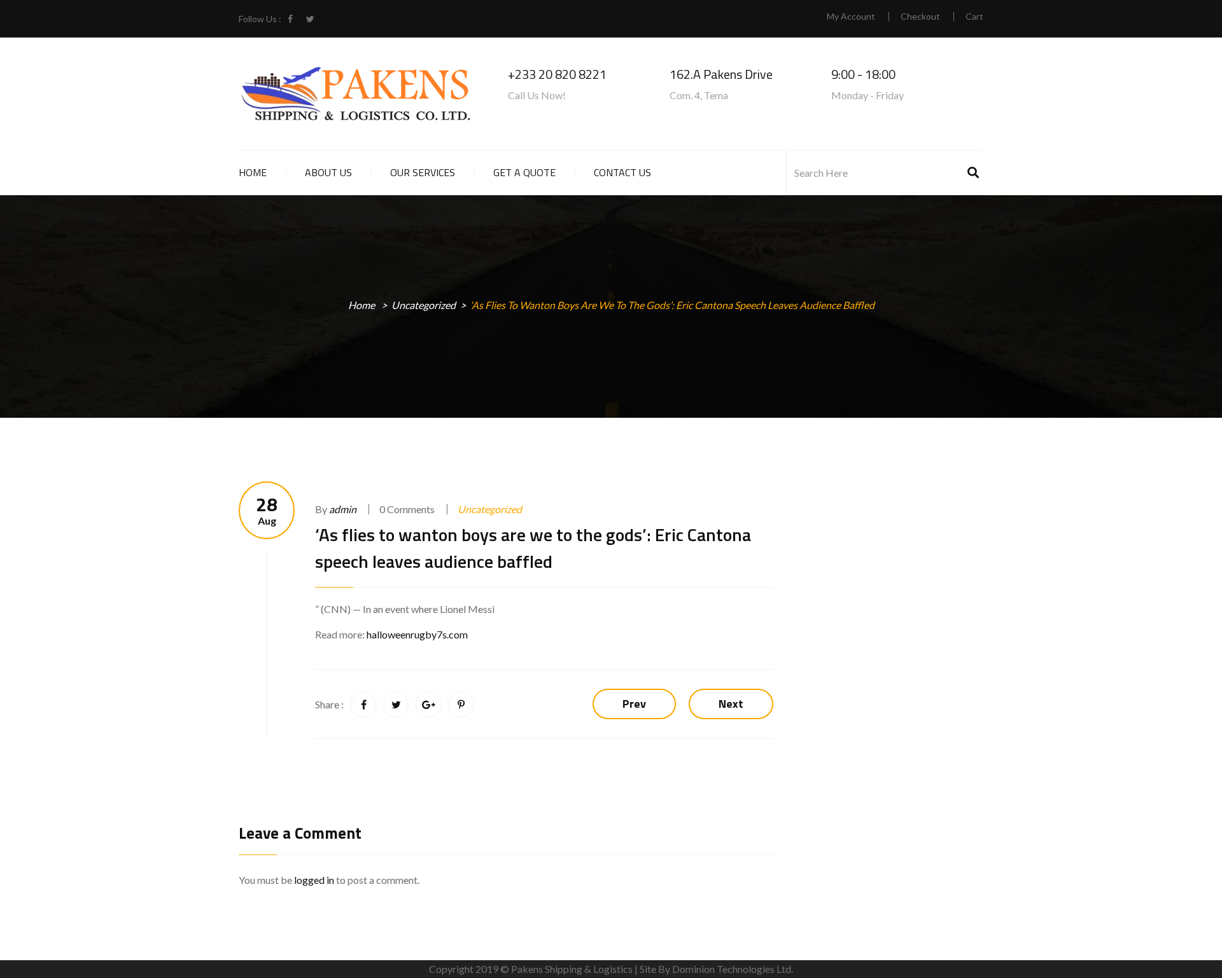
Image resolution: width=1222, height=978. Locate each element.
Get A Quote (524, 172)
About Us (328, 172)
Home (253, 172)
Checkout (920, 16)
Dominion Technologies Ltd (731, 969)
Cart (974, 16)
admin (342, 509)
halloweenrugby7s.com (417, 634)
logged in (314, 880)
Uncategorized (423, 305)
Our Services (422, 172)
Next (731, 703)
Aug (266, 510)
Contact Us (622, 172)
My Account (851, 16)
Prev (634, 703)
